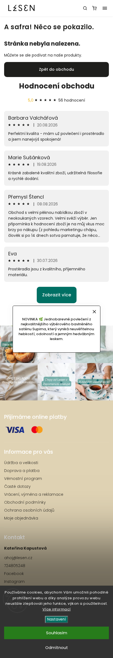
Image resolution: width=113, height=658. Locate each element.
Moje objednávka (21, 518)
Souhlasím (56, 633)
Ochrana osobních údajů (29, 510)
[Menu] (104, 8)
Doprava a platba (21, 470)
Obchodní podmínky (25, 502)
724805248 (14, 565)
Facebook (14, 573)
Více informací (57, 609)
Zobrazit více (56, 295)
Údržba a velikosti (21, 462)
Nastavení (56, 619)
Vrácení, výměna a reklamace (33, 494)
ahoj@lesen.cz (18, 557)
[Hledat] (85, 8)
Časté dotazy (17, 486)
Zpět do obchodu (56, 69)
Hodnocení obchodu (56, 86)
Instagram (14, 581)
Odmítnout (56, 647)
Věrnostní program (23, 478)
